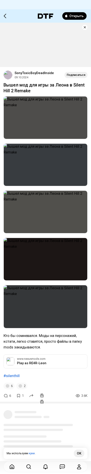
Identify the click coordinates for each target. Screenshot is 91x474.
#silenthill (12, 376)
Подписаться (76, 75)
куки (32, 453)
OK (79, 453)
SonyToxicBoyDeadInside (34, 73)
